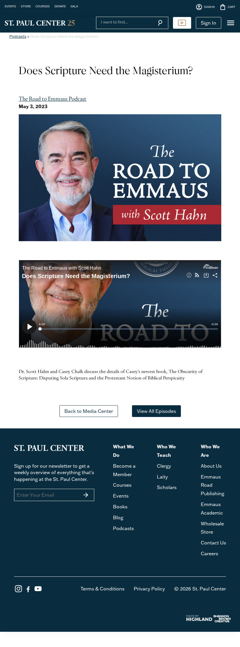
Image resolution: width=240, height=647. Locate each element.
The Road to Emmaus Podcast (52, 99)
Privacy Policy (149, 589)
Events (120, 496)
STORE (26, 6)
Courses (122, 485)
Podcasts (17, 36)
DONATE (60, 6)
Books (120, 507)
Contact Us (213, 543)
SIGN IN (205, 7)
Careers (209, 553)
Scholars (166, 487)
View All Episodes (156, 411)
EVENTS (10, 6)
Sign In (208, 23)
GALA (74, 6)
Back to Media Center (88, 411)
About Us (211, 466)
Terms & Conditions (102, 589)
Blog (118, 517)
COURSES (42, 6)
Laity (162, 477)
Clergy (164, 466)
